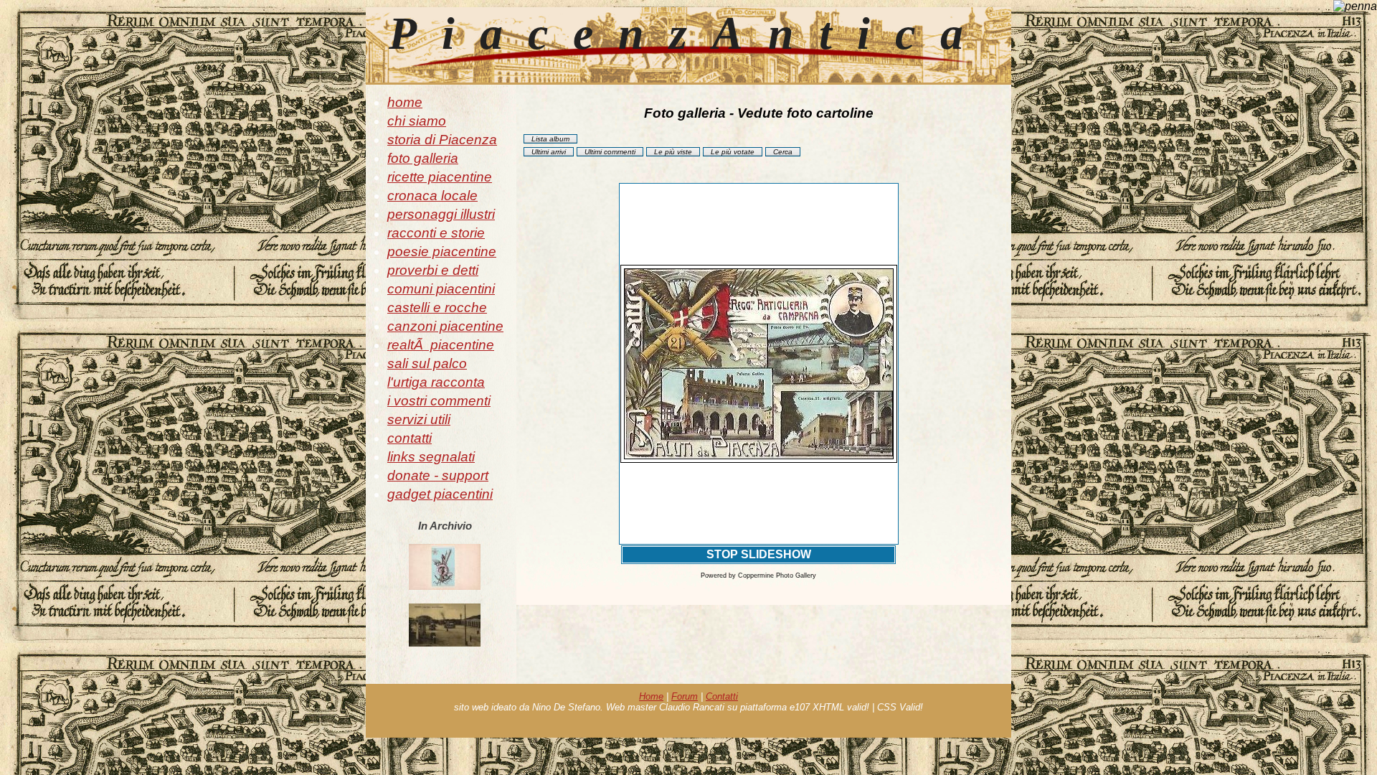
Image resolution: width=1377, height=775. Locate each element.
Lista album (550, 139)
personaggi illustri (441, 214)
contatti (409, 438)
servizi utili (418, 419)
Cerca (782, 152)
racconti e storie (436, 232)
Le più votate (732, 152)
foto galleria (422, 158)
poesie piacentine (441, 251)
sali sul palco (427, 363)
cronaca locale (432, 195)
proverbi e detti (432, 270)
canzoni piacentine (445, 326)
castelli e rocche (437, 307)
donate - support (437, 475)
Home (651, 696)
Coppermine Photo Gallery (777, 575)
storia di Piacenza (442, 139)
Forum (684, 696)
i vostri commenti (439, 400)
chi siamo (416, 120)
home (404, 102)
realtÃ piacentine (440, 344)
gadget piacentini (440, 494)
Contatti (722, 696)
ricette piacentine (439, 176)
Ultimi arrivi (548, 152)
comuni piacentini (441, 288)
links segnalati (431, 456)
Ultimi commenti (610, 152)
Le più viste (673, 152)
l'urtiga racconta (436, 382)
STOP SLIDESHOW (758, 554)
